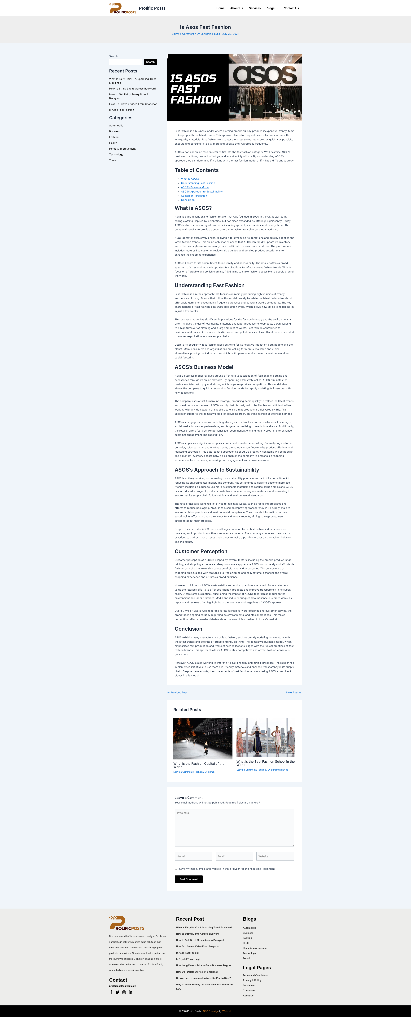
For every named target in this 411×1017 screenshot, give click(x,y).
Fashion (113, 137)
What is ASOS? (190, 178)
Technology (116, 154)
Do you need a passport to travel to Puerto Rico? (203, 978)
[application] (276, 8)
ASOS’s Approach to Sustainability (202, 191)
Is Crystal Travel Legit (188, 959)
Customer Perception (194, 195)
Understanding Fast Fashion (198, 183)
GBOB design (211, 1011)
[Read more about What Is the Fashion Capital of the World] (202, 738)
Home (220, 8)
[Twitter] (118, 992)
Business (114, 131)
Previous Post (177, 692)
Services (255, 8)
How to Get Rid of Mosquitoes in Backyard (200, 940)
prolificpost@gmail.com (122, 986)
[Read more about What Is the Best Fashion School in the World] (266, 737)
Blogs (271, 8)
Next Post (294, 692)
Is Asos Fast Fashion (121, 109)
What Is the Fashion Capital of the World (198, 765)
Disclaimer (249, 985)
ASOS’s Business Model (195, 187)
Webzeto (227, 1011)
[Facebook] (111, 992)
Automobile (116, 125)
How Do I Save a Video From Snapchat (133, 104)
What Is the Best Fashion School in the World (265, 763)
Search (113, 56)
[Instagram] (124, 992)
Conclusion (188, 199)
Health (113, 142)
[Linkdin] (130, 992)
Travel (113, 160)
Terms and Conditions (255, 975)
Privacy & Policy (252, 980)
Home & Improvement (122, 148)
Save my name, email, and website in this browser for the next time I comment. (227, 868)
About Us (236, 8)
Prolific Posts (152, 8)
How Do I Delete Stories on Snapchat (197, 971)
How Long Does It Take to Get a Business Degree (203, 965)
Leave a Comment (183, 33)
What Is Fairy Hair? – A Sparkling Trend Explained (204, 927)
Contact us (291, 8)
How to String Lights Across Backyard (132, 88)
